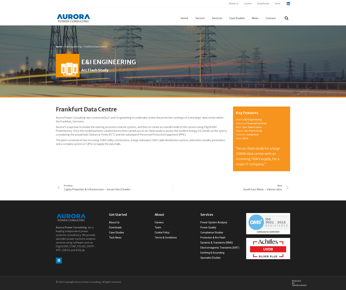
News (255, 18)
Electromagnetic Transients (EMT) (219, 247)
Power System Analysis (213, 222)
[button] (286, 18)
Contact (271, 18)
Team (277, 3)
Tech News (115, 237)
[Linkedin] (288, 3)
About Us (233, 3)
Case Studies (237, 18)
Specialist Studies (210, 257)
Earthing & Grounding (212, 252)
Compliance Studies (211, 232)
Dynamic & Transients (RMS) (216, 242)
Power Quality (208, 227)
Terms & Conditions (166, 237)
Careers (248, 3)
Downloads (263, 3)
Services (217, 18)
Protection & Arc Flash (212, 237)
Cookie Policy (162, 232)
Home (184, 18)
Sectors (200, 18)
